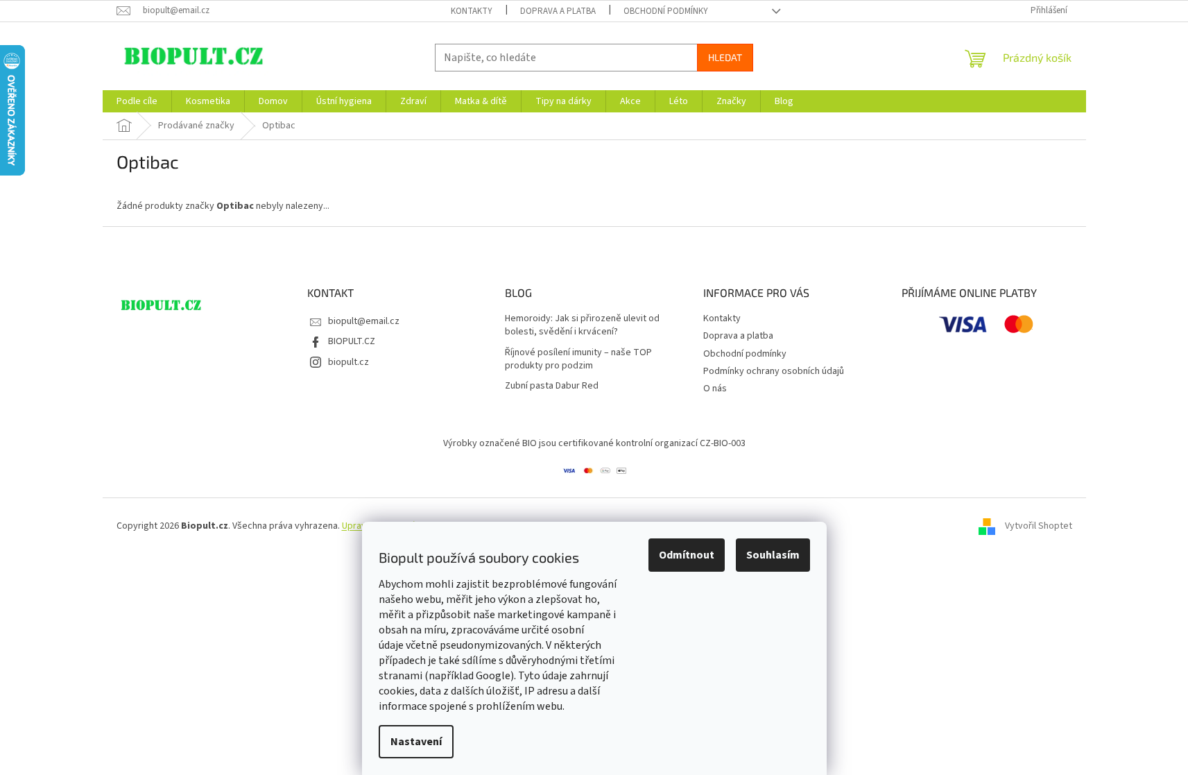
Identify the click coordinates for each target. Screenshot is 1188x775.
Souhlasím (773, 555)
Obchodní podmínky (665, 11)
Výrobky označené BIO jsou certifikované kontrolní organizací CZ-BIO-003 (594, 443)
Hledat (725, 57)
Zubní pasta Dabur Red (552, 386)
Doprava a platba (558, 11)
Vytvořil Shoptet (1038, 526)
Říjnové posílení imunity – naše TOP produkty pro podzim (578, 359)
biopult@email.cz (363, 321)
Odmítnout (686, 555)
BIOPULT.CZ (351, 341)
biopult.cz (348, 362)
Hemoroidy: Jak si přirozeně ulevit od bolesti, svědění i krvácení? (582, 325)
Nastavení (416, 741)
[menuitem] (137, 101)
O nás (715, 388)
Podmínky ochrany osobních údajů (773, 371)
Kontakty (471, 11)
